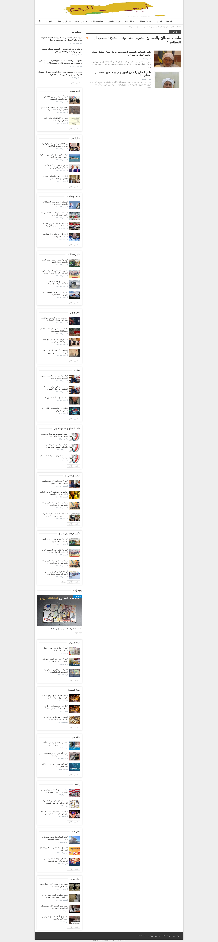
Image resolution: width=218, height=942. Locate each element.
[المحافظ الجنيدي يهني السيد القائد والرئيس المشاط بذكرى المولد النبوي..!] (74, 205)
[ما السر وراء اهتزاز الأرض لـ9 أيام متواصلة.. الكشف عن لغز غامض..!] (74, 746)
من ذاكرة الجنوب (114, 21)
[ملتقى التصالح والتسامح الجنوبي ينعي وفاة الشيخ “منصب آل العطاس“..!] (167, 79)
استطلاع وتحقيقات (64, 21)
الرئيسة (169, 21)
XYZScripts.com (120, 940)
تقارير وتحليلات (81, 21)
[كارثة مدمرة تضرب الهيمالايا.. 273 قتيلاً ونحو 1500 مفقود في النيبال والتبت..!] (74, 332)
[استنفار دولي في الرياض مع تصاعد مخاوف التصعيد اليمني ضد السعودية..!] (74, 342)
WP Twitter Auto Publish (100, 940)
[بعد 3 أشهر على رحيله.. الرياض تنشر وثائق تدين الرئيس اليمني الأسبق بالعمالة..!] (74, 506)
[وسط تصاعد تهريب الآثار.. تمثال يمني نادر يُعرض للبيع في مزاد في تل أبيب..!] (74, 887)
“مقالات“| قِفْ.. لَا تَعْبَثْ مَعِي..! (56, 398)
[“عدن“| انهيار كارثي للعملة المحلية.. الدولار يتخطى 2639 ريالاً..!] (74, 651)
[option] (59, 613)
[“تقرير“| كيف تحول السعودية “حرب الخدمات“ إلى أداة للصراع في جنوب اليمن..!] (74, 274)
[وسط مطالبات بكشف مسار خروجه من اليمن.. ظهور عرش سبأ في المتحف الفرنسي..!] (74, 898)
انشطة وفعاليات (145, 21)
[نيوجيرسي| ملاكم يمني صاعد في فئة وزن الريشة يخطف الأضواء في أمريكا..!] (74, 814)
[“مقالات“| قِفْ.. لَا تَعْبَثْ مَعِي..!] (74, 401)
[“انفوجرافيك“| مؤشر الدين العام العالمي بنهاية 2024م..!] (59, 610)
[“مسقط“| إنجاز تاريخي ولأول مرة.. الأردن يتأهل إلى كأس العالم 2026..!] (74, 804)
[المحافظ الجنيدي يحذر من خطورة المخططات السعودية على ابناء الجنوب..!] (74, 226)
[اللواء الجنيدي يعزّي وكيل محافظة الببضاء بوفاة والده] (74, 237)
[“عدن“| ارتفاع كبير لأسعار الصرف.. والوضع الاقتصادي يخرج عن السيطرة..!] (74, 662)
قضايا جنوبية (129, 21)
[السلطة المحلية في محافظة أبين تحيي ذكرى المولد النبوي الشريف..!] (74, 216)
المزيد (50, 21)
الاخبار (159, 21)
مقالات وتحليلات (97, 21)
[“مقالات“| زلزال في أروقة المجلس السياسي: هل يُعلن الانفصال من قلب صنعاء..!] (74, 390)
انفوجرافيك (77, 596)
